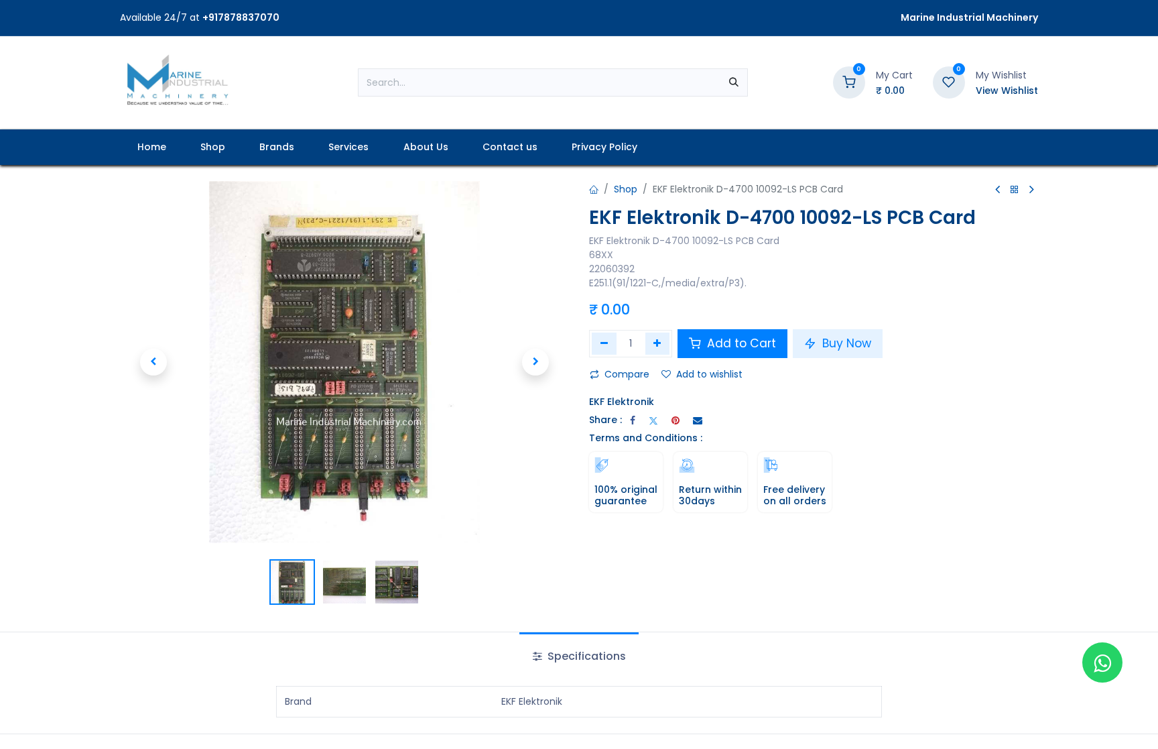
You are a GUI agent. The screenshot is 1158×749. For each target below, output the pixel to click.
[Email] (697, 420)
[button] (153, 362)
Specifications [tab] (585, 656)
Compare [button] (626, 374)
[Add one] (657, 343)
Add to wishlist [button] (709, 374)
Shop (625, 189)
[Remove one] (604, 343)
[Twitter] (653, 420)
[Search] (733, 82)
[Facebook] (632, 420)
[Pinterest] (675, 420)
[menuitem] (151, 147)
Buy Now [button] (845, 343)
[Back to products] (1015, 190)
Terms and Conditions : (645, 438)
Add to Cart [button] (740, 343)
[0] (849, 82)
